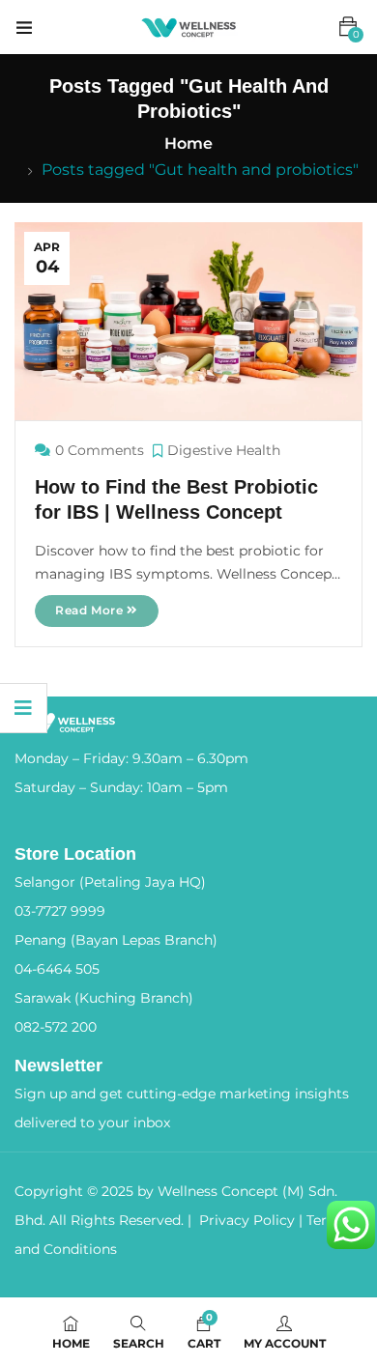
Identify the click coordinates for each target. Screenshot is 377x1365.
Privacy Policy (247, 1220)
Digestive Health (223, 450)
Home (188, 143)
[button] (348, 27)
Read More (91, 610)
